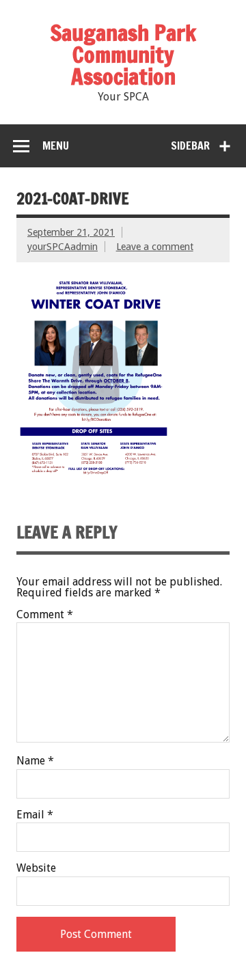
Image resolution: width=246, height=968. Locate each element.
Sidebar (190, 145)
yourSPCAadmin (62, 246)
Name (35, 761)
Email (34, 815)
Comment (44, 614)
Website (36, 868)
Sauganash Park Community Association (123, 54)
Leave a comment (154, 246)
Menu (55, 145)
